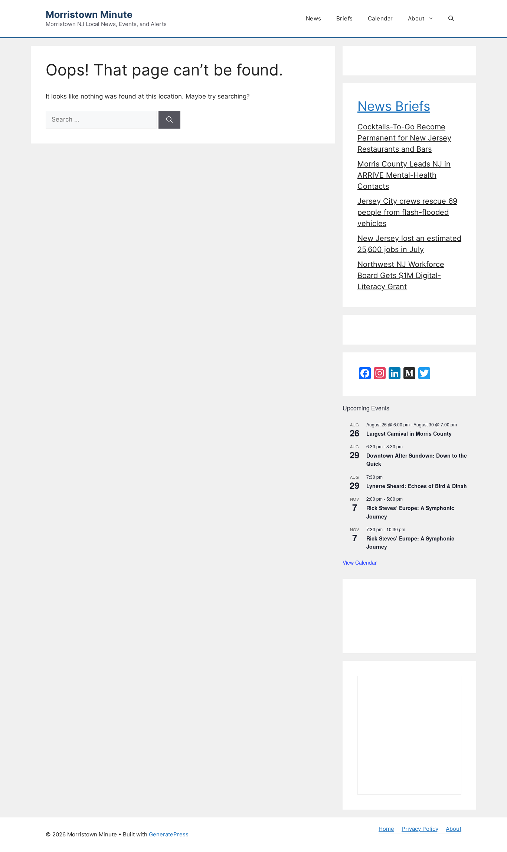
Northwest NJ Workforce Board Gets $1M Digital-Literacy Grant (400, 275)
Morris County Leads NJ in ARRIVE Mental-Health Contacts (404, 175)
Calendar (380, 18)
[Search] (169, 120)
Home (386, 828)
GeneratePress (169, 834)
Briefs (344, 18)
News (313, 18)
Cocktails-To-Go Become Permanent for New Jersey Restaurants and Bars (404, 138)
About (416, 18)
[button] (451, 18)
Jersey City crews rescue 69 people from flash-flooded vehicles (407, 212)
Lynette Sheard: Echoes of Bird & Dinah (416, 486)
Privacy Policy (420, 828)
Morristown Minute (89, 14)
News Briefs (393, 106)
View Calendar (360, 562)
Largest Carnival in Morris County (409, 433)
